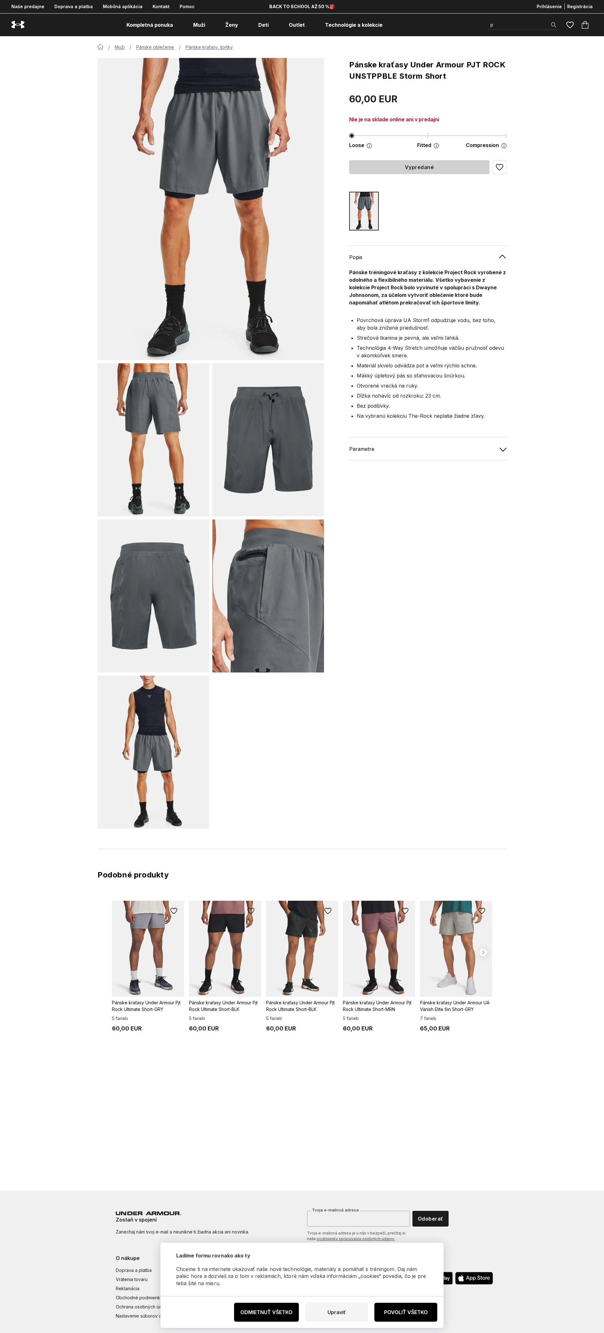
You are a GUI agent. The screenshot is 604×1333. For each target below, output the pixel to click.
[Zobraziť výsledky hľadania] (553, 24)
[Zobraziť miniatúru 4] (268, 595)
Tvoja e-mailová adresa (335, 1209)
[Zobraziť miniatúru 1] (153, 439)
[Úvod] (100, 47)
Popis (355, 257)
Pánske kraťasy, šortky (209, 47)
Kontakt (161, 6)
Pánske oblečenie (155, 47)
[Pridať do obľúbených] (174, 911)
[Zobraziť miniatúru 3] (153, 595)
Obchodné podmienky (139, 1297)
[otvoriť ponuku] (179, 25)
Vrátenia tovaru (132, 1279)
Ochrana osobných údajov (143, 1306)
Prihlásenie (549, 6)
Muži (120, 47)
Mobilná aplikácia (123, 6)
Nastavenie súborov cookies (146, 1316)
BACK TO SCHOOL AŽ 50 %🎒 (302, 6)
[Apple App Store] (474, 1278)
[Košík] (585, 25)
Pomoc (187, 6)
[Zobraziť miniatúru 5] (153, 752)
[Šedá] (364, 211)
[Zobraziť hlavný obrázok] (211, 209)
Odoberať (430, 1219)
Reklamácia (127, 1288)
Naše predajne (27, 6)
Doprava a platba (73, 6)
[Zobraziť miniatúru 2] (268, 439)
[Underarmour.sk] (18, 25)
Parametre (361, 449)
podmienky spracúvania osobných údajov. (356, 1238)
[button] (499, 167)
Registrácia (580, 6)
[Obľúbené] (570, 25)
